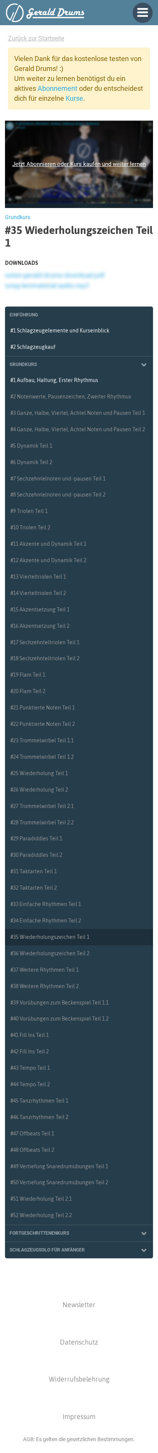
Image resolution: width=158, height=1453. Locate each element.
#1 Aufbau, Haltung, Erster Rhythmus (54, 380)
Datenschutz (79, 1342)
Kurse (74, 98)
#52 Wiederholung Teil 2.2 (41, 1215)
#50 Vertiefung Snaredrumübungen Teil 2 (59, 1182)
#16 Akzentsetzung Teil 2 (39, 626)
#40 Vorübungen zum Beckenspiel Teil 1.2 (59, 1019)
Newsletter (79, 1305)
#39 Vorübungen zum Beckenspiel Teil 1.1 (59, 1003)
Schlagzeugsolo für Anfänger (47, 1250)
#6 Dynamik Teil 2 (31, 462)
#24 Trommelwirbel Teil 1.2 (42, 757)
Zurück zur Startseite (36, 38)
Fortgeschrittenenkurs (39, 1233)
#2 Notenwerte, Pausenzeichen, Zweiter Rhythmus (70, 396)
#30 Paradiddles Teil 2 (36, 855)
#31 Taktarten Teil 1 (33, 871)
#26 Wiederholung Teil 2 (39, 790)
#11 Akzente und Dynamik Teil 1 (48, 544)
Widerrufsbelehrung (79, 1379)
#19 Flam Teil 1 (27, 675)
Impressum (79, 1417)
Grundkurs (23, 364)
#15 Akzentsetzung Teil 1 (39, 609)
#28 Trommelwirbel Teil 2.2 (42, 822)
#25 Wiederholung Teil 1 (39, 773)
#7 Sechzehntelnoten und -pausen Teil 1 (57, 479)
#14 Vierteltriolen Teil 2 (38, 593)
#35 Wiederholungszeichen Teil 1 (49, 937)
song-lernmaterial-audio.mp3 (47, 285)
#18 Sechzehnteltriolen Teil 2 (44, 658)
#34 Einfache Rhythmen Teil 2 (45, 921)
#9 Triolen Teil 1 (29, 511)
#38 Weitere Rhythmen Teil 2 (44, 986)
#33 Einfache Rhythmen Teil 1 (45, 904)
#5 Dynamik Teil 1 (31, 446)
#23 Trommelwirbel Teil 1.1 (42, 740)
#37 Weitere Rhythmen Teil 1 (44, 970)
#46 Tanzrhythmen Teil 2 (39, 1117)
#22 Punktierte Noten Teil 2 (42, 724)
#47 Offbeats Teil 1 (32, 1133)
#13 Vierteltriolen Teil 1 (38, 577)
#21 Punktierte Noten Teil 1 (42, 708)
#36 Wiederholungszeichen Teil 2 (49, 953)
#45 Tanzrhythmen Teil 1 (39, 1101)
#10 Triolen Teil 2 (30, 527)
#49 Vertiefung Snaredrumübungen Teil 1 (59, 1166)
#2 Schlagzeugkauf (33, 347)
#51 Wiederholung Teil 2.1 (41, 1199)
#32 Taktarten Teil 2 (33, 888)
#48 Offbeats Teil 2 (32, 1150)
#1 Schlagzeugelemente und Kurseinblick (59, 330)
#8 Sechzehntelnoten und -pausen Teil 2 (57, 495)
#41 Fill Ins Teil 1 (29, 1035)
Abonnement (57, 88)
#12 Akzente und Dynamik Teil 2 (48, 560)
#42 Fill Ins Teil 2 (29, 1051)
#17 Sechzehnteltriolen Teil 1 (44, 642)
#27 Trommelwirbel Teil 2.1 (42, 806)
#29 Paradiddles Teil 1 (36, 838)
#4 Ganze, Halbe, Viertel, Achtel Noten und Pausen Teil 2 (77, 429)
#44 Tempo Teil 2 (30, 1084)
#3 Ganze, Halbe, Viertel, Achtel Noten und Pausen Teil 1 (77, 413)
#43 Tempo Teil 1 (30, 1068)
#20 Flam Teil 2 (27, 691)
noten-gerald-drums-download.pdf (55, 275)
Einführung (24, 315)
